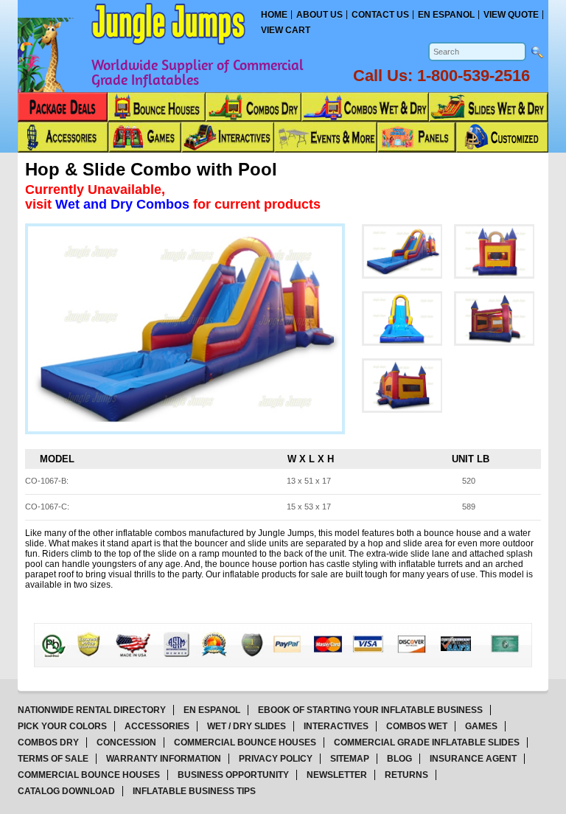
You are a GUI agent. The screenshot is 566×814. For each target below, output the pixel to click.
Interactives (336, 726)
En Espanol (446, 15)
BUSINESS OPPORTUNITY (233, 775)
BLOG (399, 759)
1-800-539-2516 (473, 75)
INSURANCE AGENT (473, 759)
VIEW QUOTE (511, 15)
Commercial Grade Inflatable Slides (427, 742)
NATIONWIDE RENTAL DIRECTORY (92, 710)
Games (481, 726)
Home (274, 15)
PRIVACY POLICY (275, 759)
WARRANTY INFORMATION (163, 759)
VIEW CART (285, 30)
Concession (126, 742)
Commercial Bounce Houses (245, 742)
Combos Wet (416, 726)
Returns (406, 775)
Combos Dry (48, 742)
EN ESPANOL (212, 710)
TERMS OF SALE (53, 759)
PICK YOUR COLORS (62, 726)
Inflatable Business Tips (194, 791)
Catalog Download (66, 791)
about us (319, 15)
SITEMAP (349, 759)
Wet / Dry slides (246, 726)
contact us (380, 15)
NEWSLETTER (337, 775)
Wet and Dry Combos (124, 204)
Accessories (157, 726)
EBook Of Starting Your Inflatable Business (370, 710)
